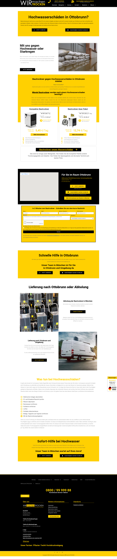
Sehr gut (112, 382)
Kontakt (77, 5)
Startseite (54, 5)
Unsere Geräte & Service (44, 479)
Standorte (84, 5)
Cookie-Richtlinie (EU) (90, 479)
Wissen (92, 5)
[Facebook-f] (54, 552)
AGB (81, 479)
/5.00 (112, 383)
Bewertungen (112, 377)
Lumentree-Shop (27, 536)
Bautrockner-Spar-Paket (78, 109)
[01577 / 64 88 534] (49, 1)
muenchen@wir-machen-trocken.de (85, 1)
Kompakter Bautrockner (39, 109)
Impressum (66, 479)
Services (69, 5)
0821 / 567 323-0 (27, 520)
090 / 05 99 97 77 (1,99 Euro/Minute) (31, 526)
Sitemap (34, 479)
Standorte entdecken (78, 505)
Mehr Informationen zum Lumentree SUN (32, 538)
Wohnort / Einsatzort (63, 211)
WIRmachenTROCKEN (26, 483)
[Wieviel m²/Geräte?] (41, 120)
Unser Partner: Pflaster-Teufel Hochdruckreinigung (42, 545)
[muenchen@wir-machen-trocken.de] (72, 1)
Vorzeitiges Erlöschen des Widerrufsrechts (31, 226)
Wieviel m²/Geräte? (47, 119)
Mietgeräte (61, 5)
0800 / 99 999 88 (58, 490)
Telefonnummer (80, 211)
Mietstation (73, 215)
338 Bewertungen (112, 385)
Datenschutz (74, 479)
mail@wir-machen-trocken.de (30, 531)
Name (24, 211)
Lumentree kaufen (27, 534)
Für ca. (46, 117)
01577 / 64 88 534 (59, 1)
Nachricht (25, 215)
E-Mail (42, 211)
